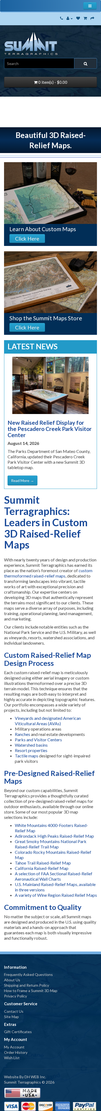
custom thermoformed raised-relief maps (48, 573)
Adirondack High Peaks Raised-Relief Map (54, 835)
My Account (14, 1047)
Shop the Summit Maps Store (45, 318)
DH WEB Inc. (35, 1076)
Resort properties (31, 750)
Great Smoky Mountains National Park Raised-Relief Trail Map (51, 844)
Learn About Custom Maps (42, 229)
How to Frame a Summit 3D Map (30, 990)
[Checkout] (92, 18)
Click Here (27, 238)
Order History (15, 1052)
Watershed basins (31, 744)
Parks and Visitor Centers (38, 739)
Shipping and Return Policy (26, 985)
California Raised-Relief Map (41, 868)
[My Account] (70, 18)
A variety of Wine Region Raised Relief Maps (56, 895)
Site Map (11, 1016)
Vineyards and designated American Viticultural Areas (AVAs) (48, 721)
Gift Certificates (18, 1031)
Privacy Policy (15, 996)
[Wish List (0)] (78, 18)
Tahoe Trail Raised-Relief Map (43, 862)
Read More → (22, 480)
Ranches (22, 734)
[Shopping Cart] (85, 18)
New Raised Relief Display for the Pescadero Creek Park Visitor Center (50, 428)
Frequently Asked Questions (28, 974)
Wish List (12, 1057)
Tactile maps (26, 755)
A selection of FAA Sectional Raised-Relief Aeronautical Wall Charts (53, 876)
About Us (12, 980)
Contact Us (13, 1011)
